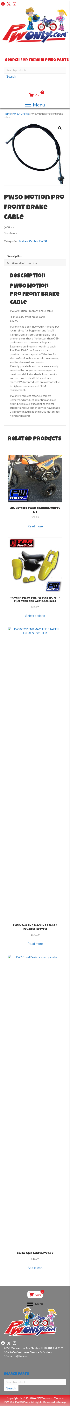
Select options (35, 616)
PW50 (15, 113)
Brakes (25, 113)
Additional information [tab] (22, 263)
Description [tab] (14, 256)
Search (11, 76)
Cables (33, 241)
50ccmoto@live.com (16, 1356)
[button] (3, 4)
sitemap (61, 1402)
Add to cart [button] (35, 1268)
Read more (35, 526)
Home (7, 113)
